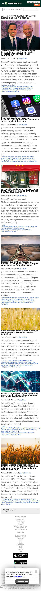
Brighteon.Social (20, 537)
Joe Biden (25, 299)
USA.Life (20, 549)
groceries (32, 501)
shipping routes (27, 502)
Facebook (17, 157)
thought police (18, 161)
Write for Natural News (20, 526)
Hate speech (25, 157)
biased (5, 157)
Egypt (22, 360)
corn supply (6, 499)
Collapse (20, 226)
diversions (13, 499)
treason (11, 91)
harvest (12, 364)
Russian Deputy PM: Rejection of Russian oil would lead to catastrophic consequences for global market (19, 263)
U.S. (10, 434)
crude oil (25, 298)
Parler (20, 540)
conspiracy (13, 86)
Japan (22, 429)
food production (19, 362)
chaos (15, 226)
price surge (8, 365)
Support (20, 524)
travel (7, 434)
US (11, 231)
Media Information (20, 527)
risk (15, 230)
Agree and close (22, 581)
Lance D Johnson (25, 473)
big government (8, 85)
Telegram (20, 538)
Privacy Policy (20, 519)
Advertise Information (20, 529)
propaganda (8, 160)
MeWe (21, 546)
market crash (30, 364)
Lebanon (23, 364)
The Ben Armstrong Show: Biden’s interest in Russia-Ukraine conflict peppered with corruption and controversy (18, 53)
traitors (7, 91)
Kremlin (20, 158)
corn (18, 360)
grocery (7, 364)
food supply (16, 228)
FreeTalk (20, 543)
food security (28, 362)
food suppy (17, 501)
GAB (20, 548)
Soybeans (8, 367)
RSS (20, 551)
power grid (28, 301)
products (11, 230)
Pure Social (20, 545)
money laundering (10, 90)
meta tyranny (27, 158)
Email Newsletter (20, 535)
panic (6, 230)
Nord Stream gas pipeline (13, 301)
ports (7, 502)
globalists (10, 88)
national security (10, 431)
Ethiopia (26, 360)
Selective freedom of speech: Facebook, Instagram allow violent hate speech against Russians (20, 119)
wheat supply (7, 504)
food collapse (8, 228)
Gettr (20, 541)
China (7, 86)
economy (26, 226)
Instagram (15, 158)
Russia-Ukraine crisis (23, 160)
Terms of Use (21, 521)
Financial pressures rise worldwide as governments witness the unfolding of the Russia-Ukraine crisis (19, 395)
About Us (20, 523)
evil (5, 88)
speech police (9, 161)
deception (26, 86)
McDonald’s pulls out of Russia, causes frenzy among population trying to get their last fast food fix (20, 191)
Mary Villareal (22, 59)
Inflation (19, 299)
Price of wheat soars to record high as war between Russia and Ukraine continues (19, 332)
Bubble (11, 226)
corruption (20, 86)
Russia (19, 90)
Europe (32, 226)
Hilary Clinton (17, 88)
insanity (9, 158)
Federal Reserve (10, 429)
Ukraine (16, 91)
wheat (18, 367)
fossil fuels (13, 299)
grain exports (25, 501)
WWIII (35, 161)
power (23, 301)
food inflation (21, 499)
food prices (28, 499)
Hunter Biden (26, 88)
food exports (10, 362)
